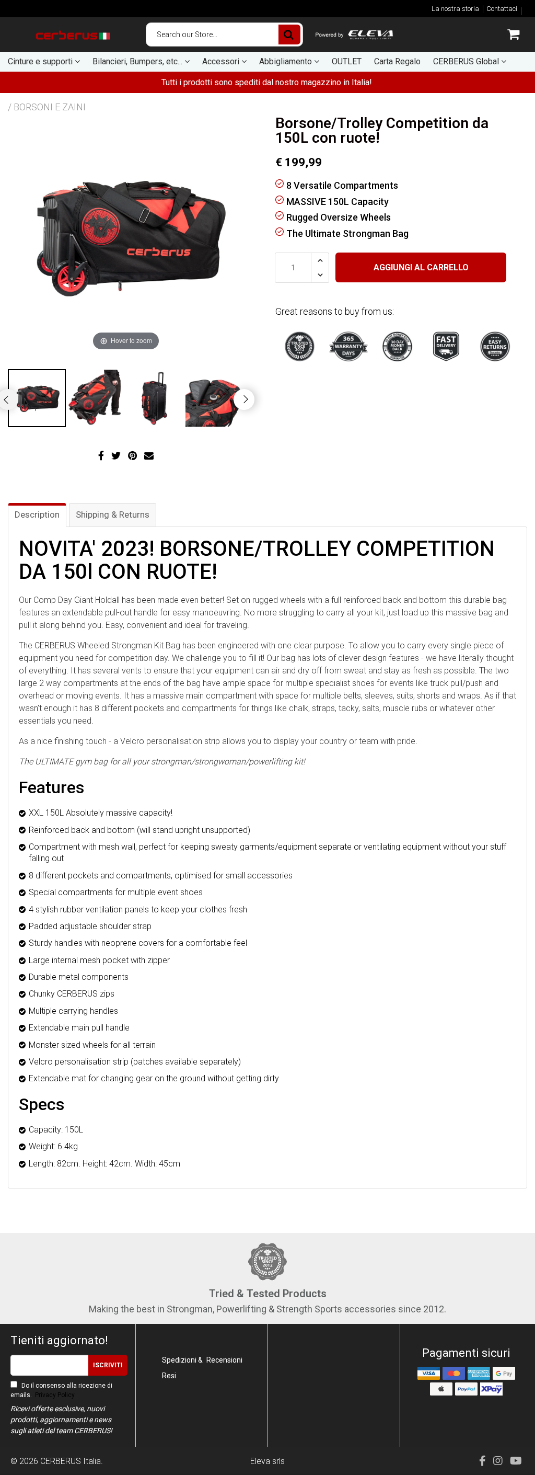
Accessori (221, 61)
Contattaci (501, 9)
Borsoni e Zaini (50, 106)
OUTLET (347, 61)
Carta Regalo (397, 61)
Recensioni (224, 1360)
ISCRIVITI (108, 1365)
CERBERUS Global (467, 61)
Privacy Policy (54, 1395)
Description (37, 514)
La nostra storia (455, 9)
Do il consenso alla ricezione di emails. (61, 1390)
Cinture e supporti (41, 61)
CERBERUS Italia (70, 1461)
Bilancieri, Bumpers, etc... (138, 61)
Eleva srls (267, 1461)
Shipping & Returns (112, 514)
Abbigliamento (286, 61)
